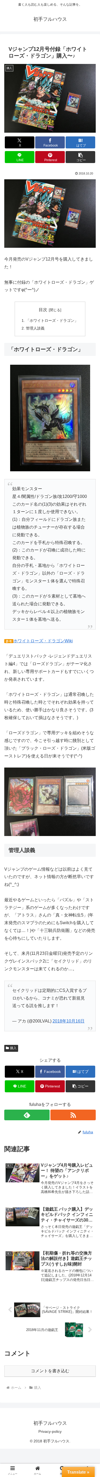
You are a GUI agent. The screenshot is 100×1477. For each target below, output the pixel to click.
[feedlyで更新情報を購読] (27, 1115)
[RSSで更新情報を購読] (73, 1115)
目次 (43, 309)
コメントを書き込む (50, 1371)
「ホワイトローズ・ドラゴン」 (52, 320)
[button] (80, 157)
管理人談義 (35, 328)
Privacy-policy (50, 1431)
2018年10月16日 (69, 1021)
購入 (13, 1048)
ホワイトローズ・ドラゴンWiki (43, 641)
